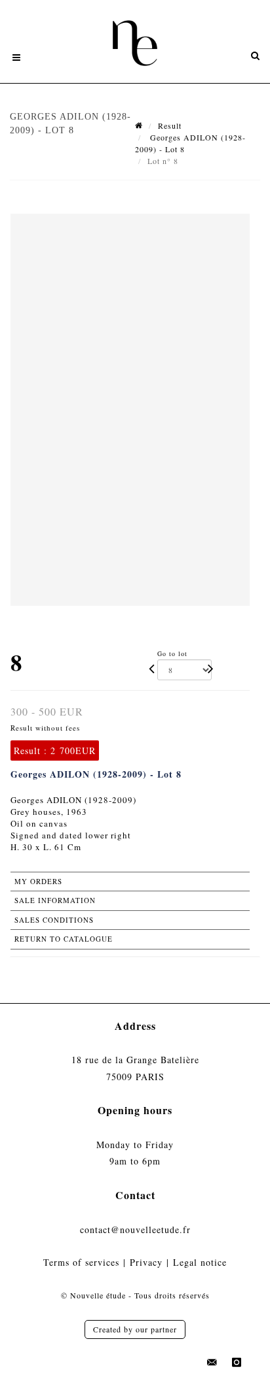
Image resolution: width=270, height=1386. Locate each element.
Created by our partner (135, 1329)
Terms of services (81, 1262)
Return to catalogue (63, 939)
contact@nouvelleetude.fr (135, 1229)
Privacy (146, 1262)
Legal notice (200, 1262)
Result (170, 125)
